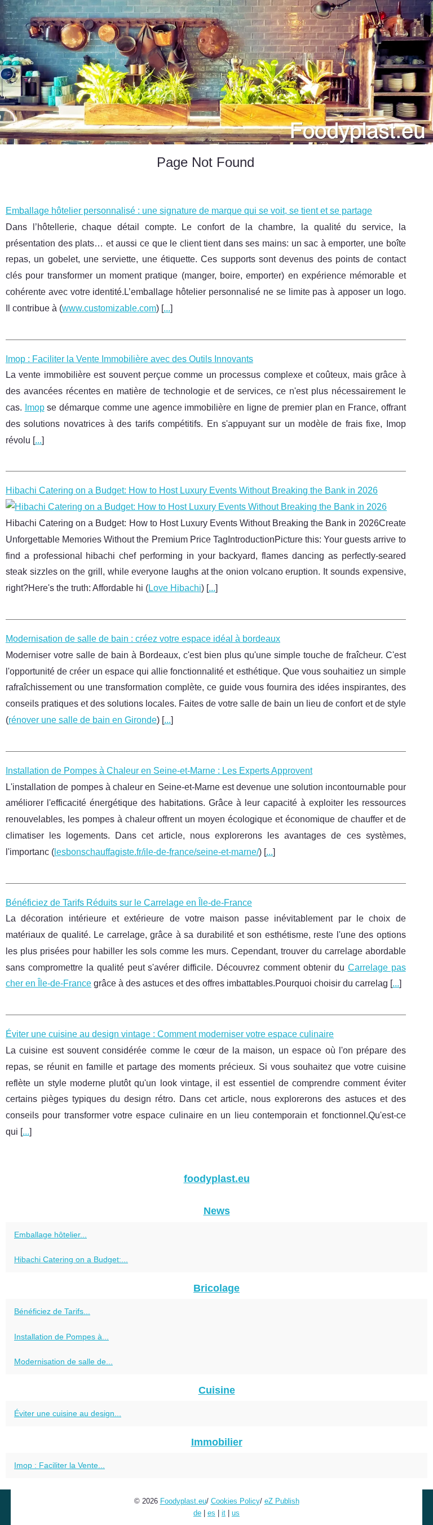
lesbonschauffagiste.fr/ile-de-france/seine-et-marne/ (156, 852)
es (211, 1513)
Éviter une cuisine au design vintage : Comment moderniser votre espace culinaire (170, 1034)
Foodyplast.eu (183, 1501)
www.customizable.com (109, 308)
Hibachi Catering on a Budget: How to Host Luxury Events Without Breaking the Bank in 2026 (192, 490)
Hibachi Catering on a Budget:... (71, 1259)
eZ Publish (281, 1501)
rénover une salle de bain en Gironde (82, 720)
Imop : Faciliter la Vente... (59, 1465)
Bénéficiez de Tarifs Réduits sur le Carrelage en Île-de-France (129, 902)
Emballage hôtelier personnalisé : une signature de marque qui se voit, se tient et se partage (189, 210)
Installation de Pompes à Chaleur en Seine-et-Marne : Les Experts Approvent (159, 770)
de (197, 1513)
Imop (35, 407)
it (224, 1513)
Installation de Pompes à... (61, 1336)
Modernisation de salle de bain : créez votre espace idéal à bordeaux (143, 639)
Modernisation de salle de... (63, 1361)
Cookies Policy (235, 1501)
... (167, 308)
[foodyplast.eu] (216, 72)
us (236, 1513)
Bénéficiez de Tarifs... (52, 1311)
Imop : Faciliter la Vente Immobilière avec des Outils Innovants (129, 359)
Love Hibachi (174, 588)
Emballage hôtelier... (50, 1234)
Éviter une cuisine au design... (67, 1413)
